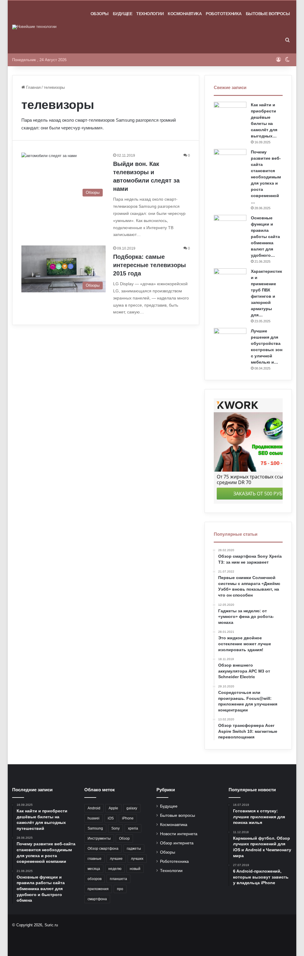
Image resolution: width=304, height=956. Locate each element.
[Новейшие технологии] (34, 27)
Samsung (95, 828)
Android (94, 808)
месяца (94, 869)
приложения (98, 889)
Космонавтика (185, 13)
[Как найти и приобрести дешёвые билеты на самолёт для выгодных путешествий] (230, 113)
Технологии (150, 13)
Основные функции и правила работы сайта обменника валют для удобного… (265, 236)
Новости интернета (178, 834)
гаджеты (134, 848)
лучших (137, 859)
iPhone (128, 818)
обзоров (95, 879)
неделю (114, 869)
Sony (115, 828)
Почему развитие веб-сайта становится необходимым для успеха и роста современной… (266, 177)
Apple (113, 808)
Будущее (122, 13)
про (120, 889)
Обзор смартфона (103, 848)
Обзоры (100, 13)
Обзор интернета (177, 843)
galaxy (131, 808)
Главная (33, 87)
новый (135, 869)
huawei (93, 818)
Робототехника (224, 13)
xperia (133, 828)
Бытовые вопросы (268, 13)
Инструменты (99, 838)
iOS (111, 818)
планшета (118, 879)
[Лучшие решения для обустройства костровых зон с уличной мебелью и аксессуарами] (230, 339)
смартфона (97, 899)
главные (95, 859)
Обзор (124, 838)
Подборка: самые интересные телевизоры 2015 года (149, 265)
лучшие (116, 859)
